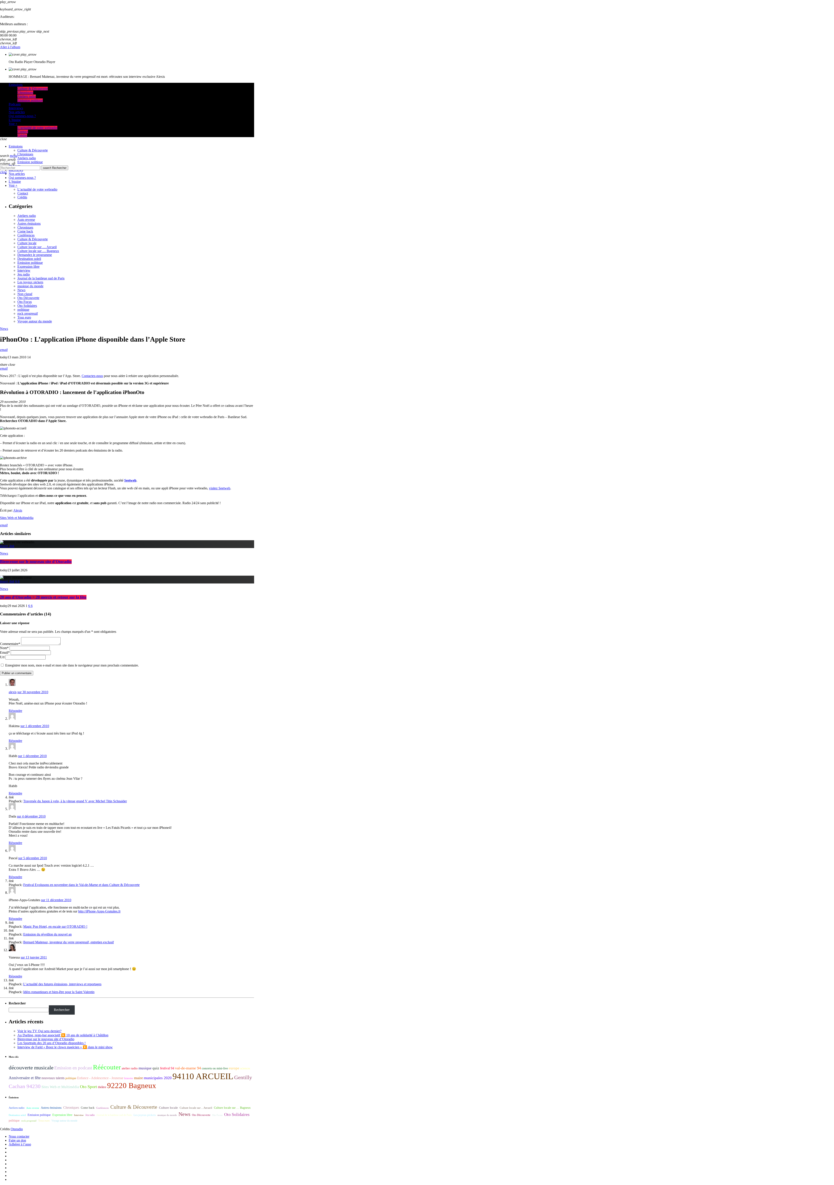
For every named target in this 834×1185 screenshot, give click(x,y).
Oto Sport (88, 1086)
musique (145, 1068)
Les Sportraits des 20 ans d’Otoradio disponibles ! (51, 1043)
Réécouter (107, 1067)
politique (23, 309)
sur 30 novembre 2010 (32, 692)
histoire (128, 1078)
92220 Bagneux (131, 1085)
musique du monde (30, 286)
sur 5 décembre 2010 (32, 858)
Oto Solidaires (27, 305)
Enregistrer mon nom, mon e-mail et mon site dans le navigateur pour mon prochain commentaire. (72, 665)
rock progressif (27, 313)
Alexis (17, 510)
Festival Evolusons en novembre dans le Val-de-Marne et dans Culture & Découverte (81, 885)
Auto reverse (26, 219)
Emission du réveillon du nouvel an (47, 934)
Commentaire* (10, 644)
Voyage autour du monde (34, 321)
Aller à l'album (10, 47)
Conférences (26, 235)
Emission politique (30, 262)
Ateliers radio (26, 216)
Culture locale (26, 243)
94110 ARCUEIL (202, 1076)
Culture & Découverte (32, 239)
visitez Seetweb (219, 488)
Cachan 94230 (25, 1086)
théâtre (102, 1087)
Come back (25, 231)
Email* (5, 652)
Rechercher (54, 168)
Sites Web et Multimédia (16, 518)
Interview (23, 270)
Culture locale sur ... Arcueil (196, 1107)
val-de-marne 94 (188, 1068)
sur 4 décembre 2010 (31, 816)
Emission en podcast (73, 1067)
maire (138, 1078)
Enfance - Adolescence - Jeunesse (100, 1078)
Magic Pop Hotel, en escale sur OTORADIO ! (55, 926)
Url (2, 657)
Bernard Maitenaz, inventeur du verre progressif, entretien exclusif (68, 942)
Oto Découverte (28, 298)
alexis (13, 692)
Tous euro (24, 317)
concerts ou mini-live (215, 1068)
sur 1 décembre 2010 (34, 726)
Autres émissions (29, 223)
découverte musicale (31, 1067)
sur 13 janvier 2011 (34, 957)
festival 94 (167, 1068)
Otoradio (17, 1129)
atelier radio (130, 1068)
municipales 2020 (158, 1078)
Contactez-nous (92, 376)
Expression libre (28, 266)
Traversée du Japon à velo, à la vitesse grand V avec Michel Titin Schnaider (75, 801)
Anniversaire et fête (25, 1077)
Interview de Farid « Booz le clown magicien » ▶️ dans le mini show (65, 1047)
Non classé (24, 294)
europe (234, 1068)
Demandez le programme (34, 255)
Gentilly (243, 1077)
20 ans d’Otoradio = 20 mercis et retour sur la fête (43, 597)
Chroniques (25, 227)
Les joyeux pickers (30, 282)
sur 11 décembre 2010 (56, 900)
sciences (245, 1068)
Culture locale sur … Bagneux (38, 251)
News (21, 290)
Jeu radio (23, 274)
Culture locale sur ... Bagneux (232, 1107)
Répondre (15, 711)
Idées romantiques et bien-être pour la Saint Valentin (58, 992)
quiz (155, 1068)
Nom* (4, 648)
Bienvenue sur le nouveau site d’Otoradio (36, 561)
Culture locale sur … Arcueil (37, 247)
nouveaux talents (53, 1078)
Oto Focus (24, 302)
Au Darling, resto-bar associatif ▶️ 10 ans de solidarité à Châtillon (62, 1035)
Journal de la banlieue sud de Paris (41, 278)
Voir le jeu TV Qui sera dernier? (39, 1031)
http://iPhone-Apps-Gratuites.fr (99, 911)
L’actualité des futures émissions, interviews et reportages (62, 984)
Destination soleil (29, 259)
